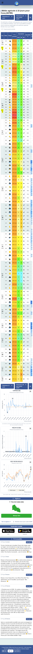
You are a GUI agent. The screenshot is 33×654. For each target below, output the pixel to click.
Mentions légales (25, 648)
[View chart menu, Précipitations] (30, 428)
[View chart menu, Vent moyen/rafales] (30, 462)
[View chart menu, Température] (30, 391)
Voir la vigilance (6, 521)
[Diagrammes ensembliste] (30, 17)
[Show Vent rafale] (21, 490)
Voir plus (29, 542)
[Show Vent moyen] (12, 490)
